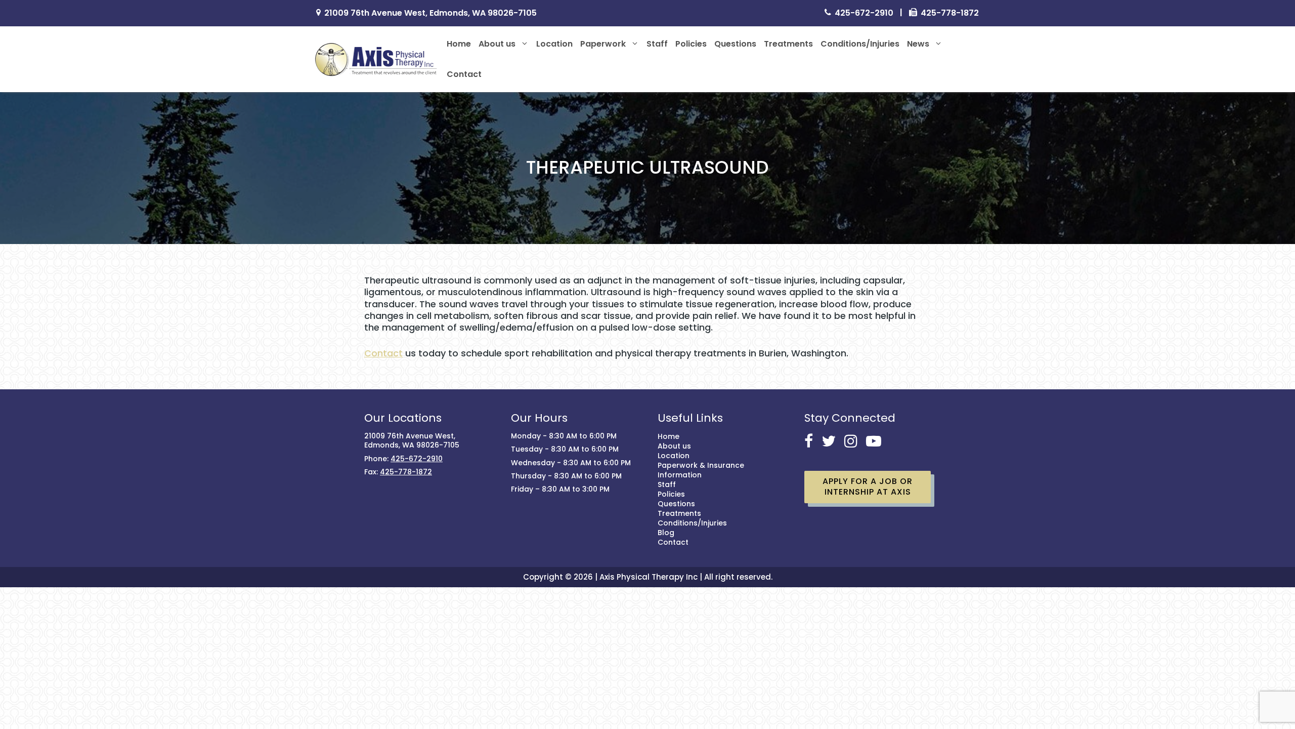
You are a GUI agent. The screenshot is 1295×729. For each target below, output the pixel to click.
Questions (735, 44)
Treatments (788, 44)
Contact (464, 74)
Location (554, 44)
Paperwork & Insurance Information (701, 470)
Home (459, 44)
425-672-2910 (864, 13)
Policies (691, 44)
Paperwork (603, 44)
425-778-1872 (950, 13)
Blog (666, 533)
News (918, 44)
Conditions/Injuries (860, 44)
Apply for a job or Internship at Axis (868, 486)
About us (497, 44)
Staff (657, 44)
